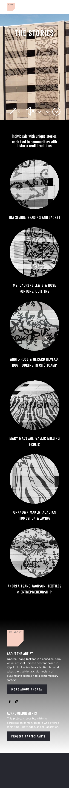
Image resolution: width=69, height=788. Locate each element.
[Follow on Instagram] (17, 702)
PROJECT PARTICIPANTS (28, 736)
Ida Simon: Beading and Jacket (34, 217)
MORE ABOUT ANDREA (26, 689)
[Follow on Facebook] (10, 702)
